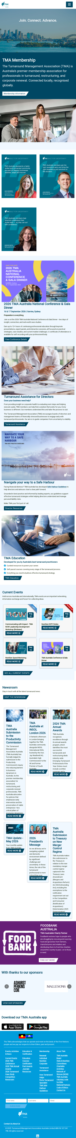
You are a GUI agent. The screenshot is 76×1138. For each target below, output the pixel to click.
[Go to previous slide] (7, 986)
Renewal (42, 1055)
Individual (43, 1058)
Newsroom (9, 1080)
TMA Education (12, 578)
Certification (27, 1064)
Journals (25, 1069)
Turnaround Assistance (15, 424)
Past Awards (27, 1066)
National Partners (63, 1085)
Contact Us (61, 1090)
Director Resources (13, 508)
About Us (16, 1124)
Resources (26, 1072)
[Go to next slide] (69, 986)
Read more (13, 816)
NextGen (42, 1061)
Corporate (43, 1064)
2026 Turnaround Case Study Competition (12, 1074)
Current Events (11, 1058)
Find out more (47, 960)
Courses (25, 1061)
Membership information (14, 93)
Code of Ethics (62, 1088)
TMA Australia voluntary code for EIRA (62, 1079)
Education (26, 1058)
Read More (12, 633)
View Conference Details (16, 339)
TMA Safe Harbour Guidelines (43, 1088)
